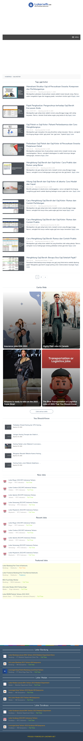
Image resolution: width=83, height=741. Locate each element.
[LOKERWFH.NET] (41, 5)
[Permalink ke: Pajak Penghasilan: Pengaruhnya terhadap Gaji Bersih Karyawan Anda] (13, 111)
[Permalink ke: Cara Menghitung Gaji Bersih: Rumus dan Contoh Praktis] (13, 244)
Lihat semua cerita (41, 411)
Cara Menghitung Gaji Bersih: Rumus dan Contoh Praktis (51, 238)
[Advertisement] (41, 25)
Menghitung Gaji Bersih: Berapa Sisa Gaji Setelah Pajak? (51, 257)
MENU (77, 37)
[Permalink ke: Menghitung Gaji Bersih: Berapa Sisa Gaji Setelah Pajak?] (13, 263)
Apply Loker (75, 96)
